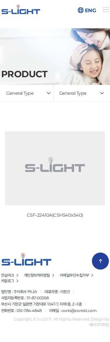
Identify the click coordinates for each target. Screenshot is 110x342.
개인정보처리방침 (37, 275)
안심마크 (7, 275)
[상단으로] (100, 261)
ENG (90, 10)
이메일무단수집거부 (74, 275)
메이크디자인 (99, 324)
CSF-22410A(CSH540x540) (55, 215)
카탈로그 (7, 280)
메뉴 (105, 9)
